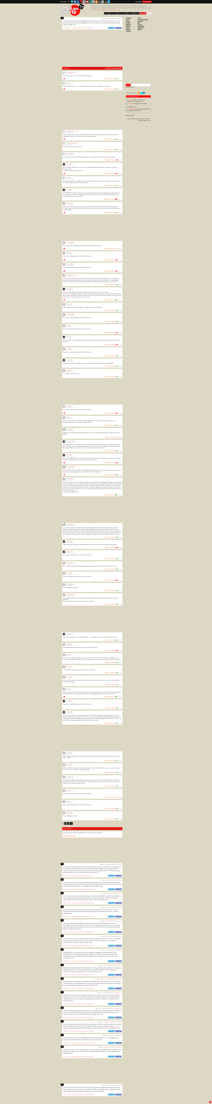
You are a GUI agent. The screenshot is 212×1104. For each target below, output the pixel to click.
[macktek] (64, 634)
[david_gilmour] (64, 595)
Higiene (128, 25)
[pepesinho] (64, 552)
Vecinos (128, 31)
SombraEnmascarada (104, 979)
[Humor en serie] (93, 1)
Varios (139, 29)
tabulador (106, 1047)
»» (71, 823)
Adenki (70, 370)
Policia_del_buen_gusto (73, 131)
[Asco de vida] (68, 1)
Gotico (70, 252)
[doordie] (64, 644)
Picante (120, 1085)
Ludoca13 (108, 920)
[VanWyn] (64, 765)
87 (62, 992)
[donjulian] (64, 541)
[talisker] (64, 349)
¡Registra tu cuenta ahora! (69, 836)
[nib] (64, 689)
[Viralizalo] (108, 1)
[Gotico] (64, 253)
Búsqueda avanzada (130, 86)
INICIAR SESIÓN (147, 1)
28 (62, 1084)
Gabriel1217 (71, 584)
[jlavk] (64, 655)
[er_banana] (64, 563)
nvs (109, 1035)
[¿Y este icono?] (65, 429)
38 (62, 949)
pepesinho (71, 551)
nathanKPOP (71, 242)
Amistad (128, 18)
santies (70, 454)
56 (62, 864)
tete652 (70, 163)
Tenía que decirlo (130, 115)
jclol (105, 965)
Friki (138, 23)
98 (62, 1046)
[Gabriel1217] (64, 585)
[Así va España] (81, 1)
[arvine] (64, 360)
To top (210, 1102)
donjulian (71, 541)
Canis (127, 20)
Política (128, 26)
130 (62, 893)
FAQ (147, 118)
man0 (108, 1085)
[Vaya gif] (102, 1)
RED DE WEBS (63, 1)
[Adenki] (64, 371)
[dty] (64, 802)
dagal (70, 790)
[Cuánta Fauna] (96, 1)
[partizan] (64, 573)
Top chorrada (130, 13)
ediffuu (70, 666)
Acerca (128, 118)
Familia (120, 936)
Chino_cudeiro (72, 314)
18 (62, 936)
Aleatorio (137, 13)
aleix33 (70, 752)
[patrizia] (64, 677)
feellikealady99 (72, 466)
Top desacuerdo (122, 13)
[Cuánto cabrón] (84, 1)
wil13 (70, 325)
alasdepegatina (107, 1021)
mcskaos (70, 700)
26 (62, 965)
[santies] (64, 455)
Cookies (143, 118)
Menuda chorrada (88, 27)
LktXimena (71, 429)
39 (62, 920)
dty (69, 801)
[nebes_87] (64, 777)
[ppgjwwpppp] (64, 264)
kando (70, 303)
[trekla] (64, 289)
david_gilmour (71, 594)
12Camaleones (72, 441)
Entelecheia (71, 203)
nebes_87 (71, 776)
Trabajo (120, 880)
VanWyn (70, 764)
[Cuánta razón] (72, 1)
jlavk (70, 654)
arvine (70, 359)
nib (69, 688)
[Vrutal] (87, 1)
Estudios (140, 21)
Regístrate (138, 1)
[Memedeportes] (75, 1)
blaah (108, 18)
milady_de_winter (72, 275)
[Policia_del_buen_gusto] (64, 132)
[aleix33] (64, 753)
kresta (108, 880)
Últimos (106, 13)
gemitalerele (103, 1008)
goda (70, 417)
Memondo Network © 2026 (144, 120)
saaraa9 (108, 936)
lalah (70, 336)
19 (62, 978)
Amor (121, 864)
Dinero (120, 950)
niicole (70, 177)
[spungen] (64, 813)
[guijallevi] (64, 190)
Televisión (120, 979)
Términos (133, 118)
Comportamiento (118, 965)
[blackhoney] (64, 479)
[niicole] (64, 178)
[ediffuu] (64, 667)
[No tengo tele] (99, 1)
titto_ (69, 82)
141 (62, 879)
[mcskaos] (64, 701)
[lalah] (64, 337)
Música (120, 18)
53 (62, 18)
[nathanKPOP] (64, 243)
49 (62, 1021)
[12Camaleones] (64, 442)
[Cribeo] (90, 1)
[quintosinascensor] (64, 73)
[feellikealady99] (64, 467)
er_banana (71, 562)
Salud (120, 893)
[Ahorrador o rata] (105, 1)
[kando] (64, 304)
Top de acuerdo (113, 13)
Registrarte (88, 256)
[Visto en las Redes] (78, 1)
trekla (70, 288)
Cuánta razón (65, 27)
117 (62, 1035)
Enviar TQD (143, 13)
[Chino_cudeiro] (64, 315)
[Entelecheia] (64, 203)
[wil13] (64, 326)
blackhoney (71, 478)
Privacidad (138, 118)
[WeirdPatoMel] (64, 154)
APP (149, 118)
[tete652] (64, 164)
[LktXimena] (64, 430)
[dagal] (64, 790)
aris (109, 893)
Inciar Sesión (81, 256)
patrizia (70, 676)
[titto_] (64, 83)
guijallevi (70, 189)
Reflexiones (119, 1047)
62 (62, 906)
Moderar (149, 13)
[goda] (64, 418)
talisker (70, 348)
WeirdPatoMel (71, 153)
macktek (70, 633)
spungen (70, 812)
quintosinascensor (72, 72)
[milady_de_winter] (64, 275)
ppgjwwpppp (71, 263)
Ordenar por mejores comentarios (114, 68)
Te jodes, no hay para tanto (77, 27)
